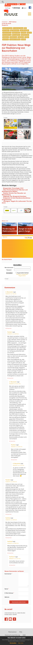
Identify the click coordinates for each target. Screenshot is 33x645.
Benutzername (9, 267)
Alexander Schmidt (7, 28)
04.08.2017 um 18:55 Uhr (13, 543)
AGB (24, 635)
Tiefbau (27, 37)
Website (7, 597)
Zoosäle (23, 39)
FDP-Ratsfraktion (14, 30)
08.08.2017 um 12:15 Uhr (15, 558)
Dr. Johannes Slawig (18, 28)
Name (7, 589)
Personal (29, 32)
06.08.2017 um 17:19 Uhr (18, 465)
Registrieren (22, 275)
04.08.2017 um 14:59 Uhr (11, 519)
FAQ (20, 632)
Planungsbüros (16, 35)
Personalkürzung (7, 35)
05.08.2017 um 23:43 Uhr (11, 481)
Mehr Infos (20, 643)
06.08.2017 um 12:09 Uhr (13, 334)
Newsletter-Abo (12, 4)
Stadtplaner (6, 37)
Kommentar (8, 574)
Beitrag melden (14, 619)
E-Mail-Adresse (9, 593)
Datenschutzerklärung (12, 635)
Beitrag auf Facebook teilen (6, 619)
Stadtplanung (13, 37)
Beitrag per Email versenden (10, 619)
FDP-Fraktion (6, 30)
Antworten (9, 328)
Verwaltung (5, 39)
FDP (25, 28)
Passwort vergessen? (22, 274)
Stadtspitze (20, 37)
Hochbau (23, 32)
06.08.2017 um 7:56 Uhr (11, 293)
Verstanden (13, 643)
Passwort (9, 270)
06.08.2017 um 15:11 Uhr (15, 383)
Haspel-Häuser (16, 32)
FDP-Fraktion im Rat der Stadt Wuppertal (9, 23)
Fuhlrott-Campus (7, 32)
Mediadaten (12, 632)
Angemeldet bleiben (23, 273)
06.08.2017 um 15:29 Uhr (16, 446)
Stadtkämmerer (25, 35)
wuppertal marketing (15, 39)
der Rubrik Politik (7, 259)
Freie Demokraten (24, 30)
